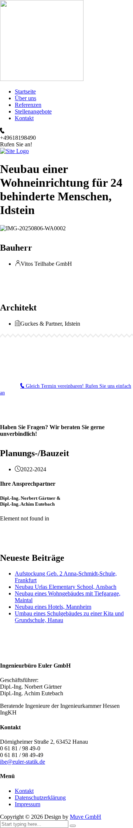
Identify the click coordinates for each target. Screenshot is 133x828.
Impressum (27, 804)
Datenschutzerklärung (40, 797)
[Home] (14, 151)
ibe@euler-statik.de (22, 762)
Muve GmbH (85, 817)
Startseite (25, 91)
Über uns (25, 98)
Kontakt (24, 118)
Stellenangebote (33, 111)
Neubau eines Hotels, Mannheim (53, 607)
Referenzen (28, 105)
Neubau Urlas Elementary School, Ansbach (65, 587)
